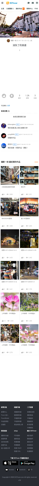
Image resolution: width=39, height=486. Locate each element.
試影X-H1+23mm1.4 (27, 282)
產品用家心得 (18, 424)
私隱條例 (30, 451)
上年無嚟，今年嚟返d (28, 313)
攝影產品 (30, 415)
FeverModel (5, 418)
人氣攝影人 (10, 8)
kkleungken (12, 124)
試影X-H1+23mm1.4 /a (9, 282)
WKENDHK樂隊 (7, 218)
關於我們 (30, 435)
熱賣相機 (17, 442)
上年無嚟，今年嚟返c (8, 345)
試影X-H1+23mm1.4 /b (28, 250)
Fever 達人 (4, 415)
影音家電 (30, 424)
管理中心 (30, 8)
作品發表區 (4, 421)
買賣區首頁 (30, 412)
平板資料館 (17, 421)
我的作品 (20, 8)
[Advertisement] (19, 73)
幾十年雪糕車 (25, 218)
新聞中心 (4, 412)
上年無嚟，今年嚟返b (28, 345)
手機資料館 (17, 418)
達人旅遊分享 (5, 448)
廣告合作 (30, 442)
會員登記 (30, 445)
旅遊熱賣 (4, 439)
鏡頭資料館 (17, 415)
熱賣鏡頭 (17, 445)
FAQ (36, 8)
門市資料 (17, 435)
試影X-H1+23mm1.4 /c (9, 250)
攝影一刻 (14, 40)
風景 (8, 105)
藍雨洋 (10, 144)
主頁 (2, 8)
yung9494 (11, 134)
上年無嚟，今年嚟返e (9, 313)
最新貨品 (17, 439)
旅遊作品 (4, 445)
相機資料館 (17, 412)
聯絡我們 (30, 439)
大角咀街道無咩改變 (8, 187)
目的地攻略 (4, 442)
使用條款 (30, 448)
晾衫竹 (23, 187)
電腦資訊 (30, 421)
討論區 (3, 424)
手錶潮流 (30, 428)
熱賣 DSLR (17, 448)
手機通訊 (30, 418)
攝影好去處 (4, 435)
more (36, 162)
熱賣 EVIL (17, 451)
